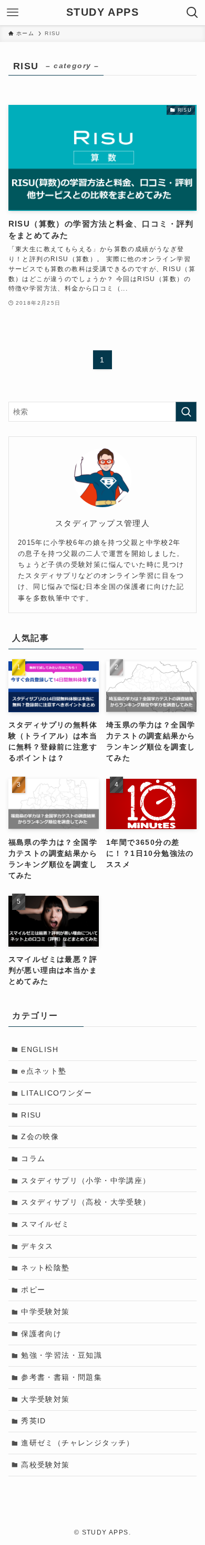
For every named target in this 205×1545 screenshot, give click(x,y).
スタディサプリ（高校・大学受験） (85, 1202)
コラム (33, 1158)
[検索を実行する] (186, 412)
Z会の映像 (40, 1136)
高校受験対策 (45, 1465)
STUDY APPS (102, 12)
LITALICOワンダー (56, 1093)
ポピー (33, 1289)
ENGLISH (39, 1049)
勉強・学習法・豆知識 (61, 1355)
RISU (31, 1115)
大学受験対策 (45, 1399)
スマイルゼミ (45, 1224)
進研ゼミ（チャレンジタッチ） (78, 1443)
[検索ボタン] (192, 12)
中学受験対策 (45, 1311)
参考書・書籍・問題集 (61, 1377)
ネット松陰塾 (45, 1267)
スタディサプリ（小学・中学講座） (85, 1180)
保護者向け (41, 1333)
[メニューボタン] (12, 12)
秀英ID (33, 1421)
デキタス (37, 1246)
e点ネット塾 (43, 1071)
